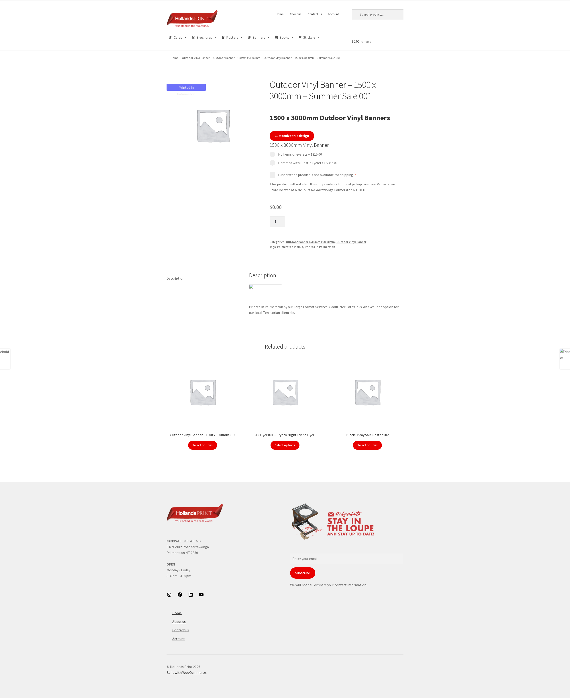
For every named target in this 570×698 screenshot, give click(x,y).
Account (333, 14)
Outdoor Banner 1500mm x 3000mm (236, 58)
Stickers (309, 37)
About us (295, 14)
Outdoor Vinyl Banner (196, 58)
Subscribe (302, 573)
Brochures (204, 37)
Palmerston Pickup (290, 247)
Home (280, 14)
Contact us (315, 14)
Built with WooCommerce (186, 672)
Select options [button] (202, 445)
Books (284, 37)
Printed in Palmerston (320, 247)
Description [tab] (175, 278)
